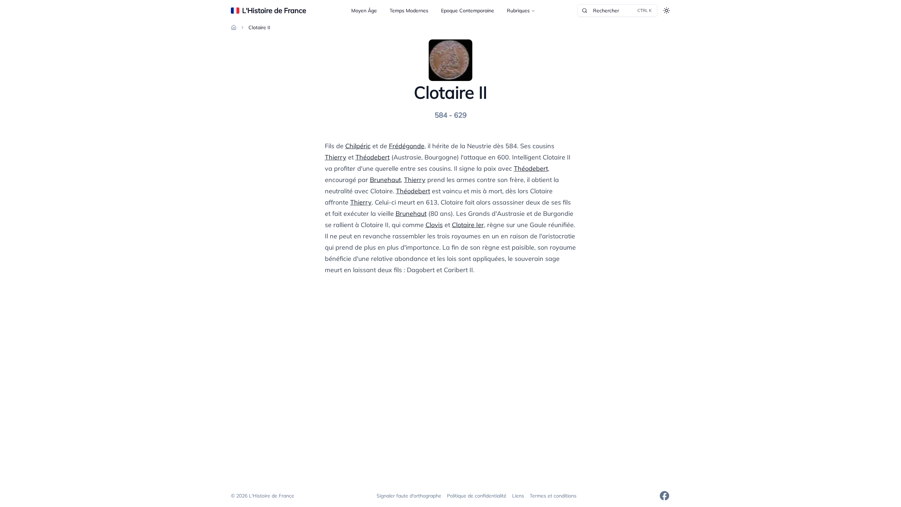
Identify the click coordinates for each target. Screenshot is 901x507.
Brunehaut (385, 180)
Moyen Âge (364, 10)
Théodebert (372, 157)
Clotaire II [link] (259, 27)
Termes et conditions (553, 496)
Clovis (434, 225)
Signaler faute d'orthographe (409, 496)
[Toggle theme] (666, 10)
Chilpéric (358, 146)
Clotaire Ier (468, 225)
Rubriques (518, 10)
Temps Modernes (409, 10)
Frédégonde (406, 146)
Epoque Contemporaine (467, 10)
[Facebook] (664, 495)
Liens (518, 496)
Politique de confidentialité (476, 496)
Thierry (335, 157)
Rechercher (622, 10)
